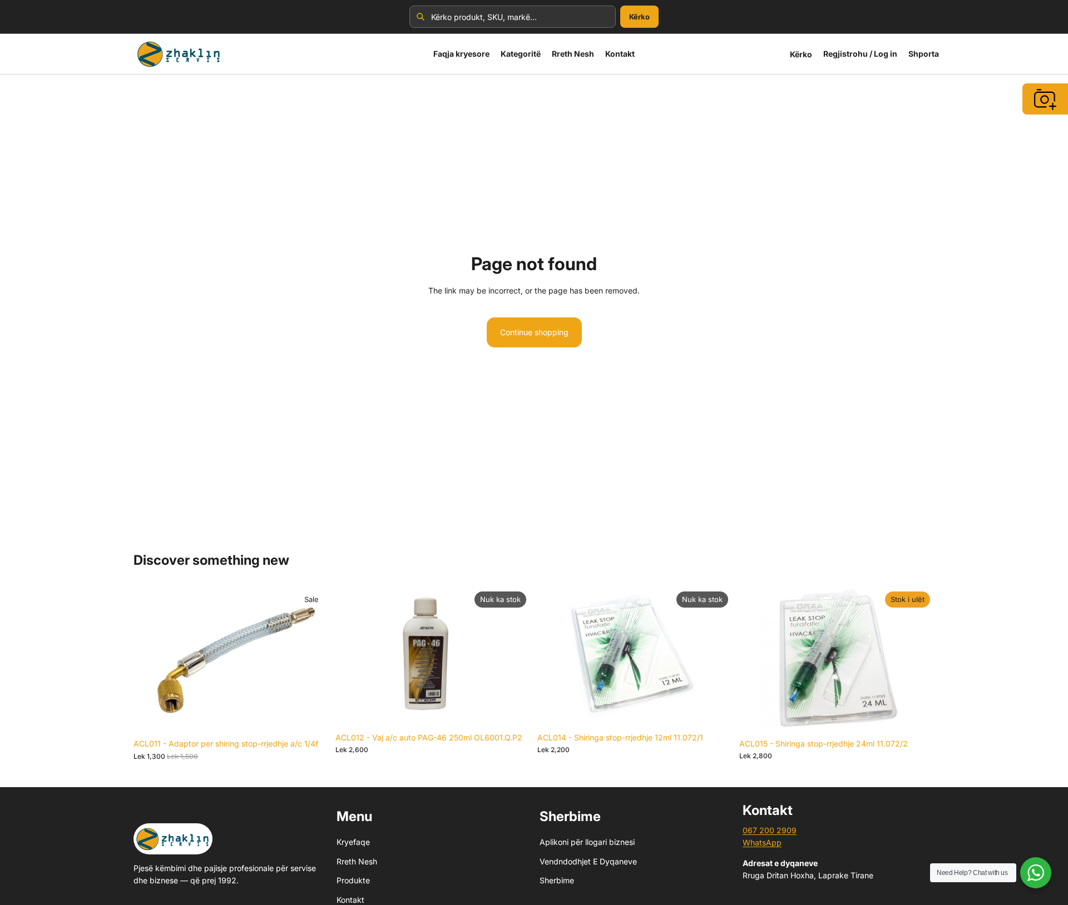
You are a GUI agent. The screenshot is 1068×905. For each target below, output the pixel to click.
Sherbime (557, 880)
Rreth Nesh (357, 861)
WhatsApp (762, 842)
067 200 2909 (770, 830)
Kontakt (350, 899)
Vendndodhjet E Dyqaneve (588, 861)
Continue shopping (534, 332)
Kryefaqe (353, 842)
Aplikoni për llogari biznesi (587, 842)
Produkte (353, 880)
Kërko (639, 16)
